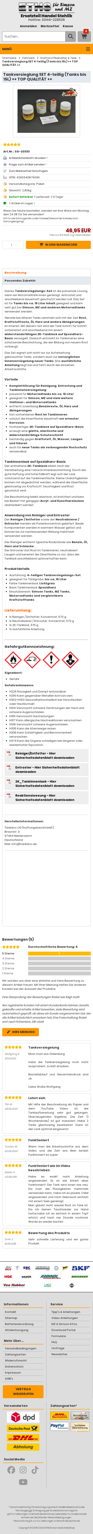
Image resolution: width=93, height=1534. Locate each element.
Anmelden (28, 26)
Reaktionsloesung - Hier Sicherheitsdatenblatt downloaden (44, 797)
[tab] (46, 273)
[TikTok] (35, 1470)
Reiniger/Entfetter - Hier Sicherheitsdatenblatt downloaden (44, 755)
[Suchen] (70, 36)
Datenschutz (14, 1366)
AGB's (9, 1379)
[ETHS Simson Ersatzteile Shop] (46, 11)
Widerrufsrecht (16, 1360)
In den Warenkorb (61, 244)
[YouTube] (23, 1482)
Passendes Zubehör (20, 281)
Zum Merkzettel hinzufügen (28, 171)
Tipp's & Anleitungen (65, 1312)
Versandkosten (83, 235)
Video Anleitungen (64, 1318)
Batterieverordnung (19, 1324)
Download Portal (63, 1330)
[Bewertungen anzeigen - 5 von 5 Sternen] (11, 145)
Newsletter (59, 1354)
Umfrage (57, 1348)
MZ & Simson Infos (64, 1324)
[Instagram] (23, 1470)
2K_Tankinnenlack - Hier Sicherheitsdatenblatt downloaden (44, 783)
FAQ (54, 1342)
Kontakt (10, 1312)
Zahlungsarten (15, 1354)
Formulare (58, 1336)
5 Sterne (8, 953)
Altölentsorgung (16, 1330)
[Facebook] (11, 1470)
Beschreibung (15, 273)
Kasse (68, 26)
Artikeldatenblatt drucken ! (28, 158)
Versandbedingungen (20, 1348)
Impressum (13, 1373)
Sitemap (11, 1318)
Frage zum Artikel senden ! (27, 164)
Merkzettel (50, 26)
